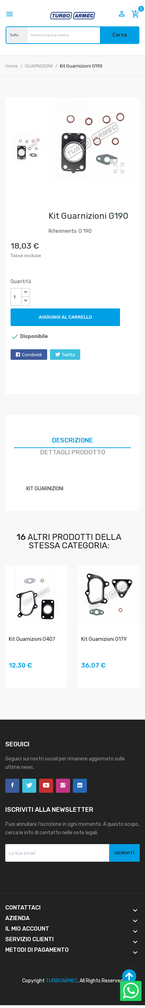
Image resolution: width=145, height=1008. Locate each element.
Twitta (68, 354)
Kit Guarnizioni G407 (32, 639)
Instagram (63, 786)
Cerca (119, 35)
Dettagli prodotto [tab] (72, 452)
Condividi (32, 354)
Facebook (12, 786)
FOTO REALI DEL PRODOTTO (14, 676)
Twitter (29, 786)
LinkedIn (80, 786)
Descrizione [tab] (72, 440)
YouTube (46, 786)
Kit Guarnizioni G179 (104, 639)
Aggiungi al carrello (65, 317)
